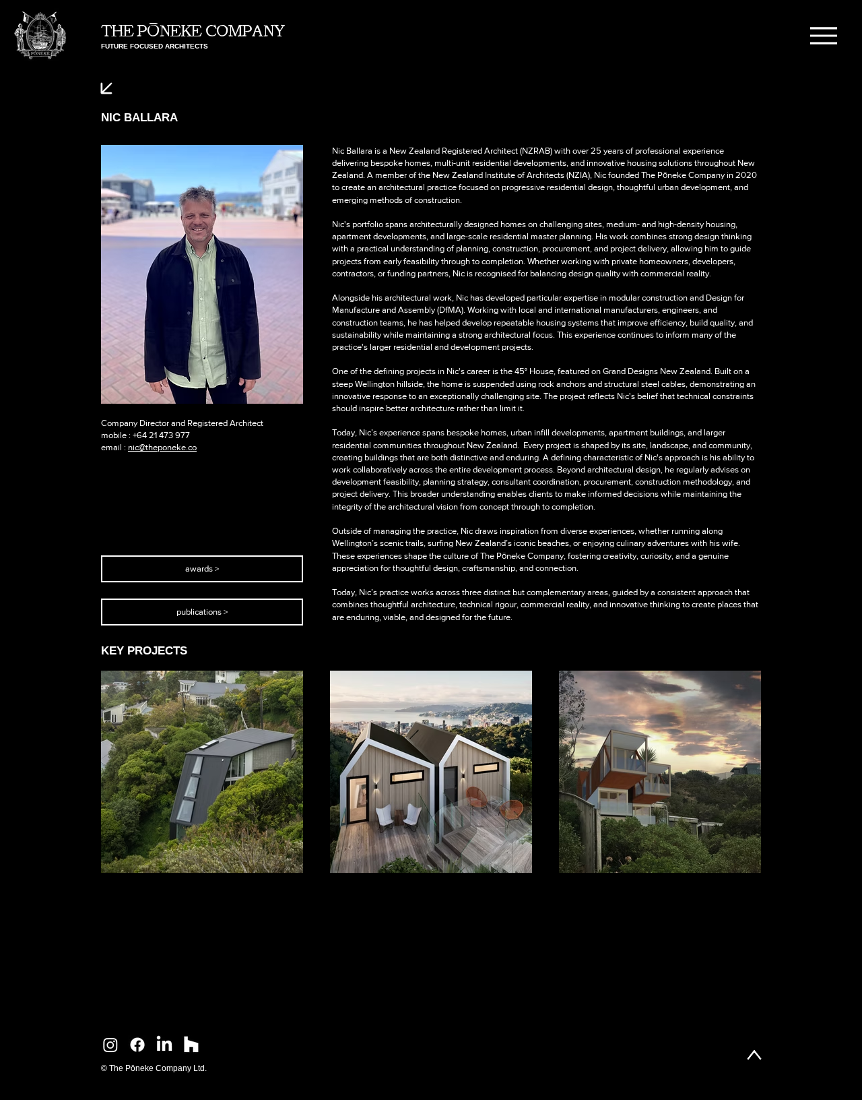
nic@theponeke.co (162, 447)
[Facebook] (137, 1044)
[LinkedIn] (164, 1044)
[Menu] (823, 35)
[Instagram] (110, 1044)
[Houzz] (191, 1044)
